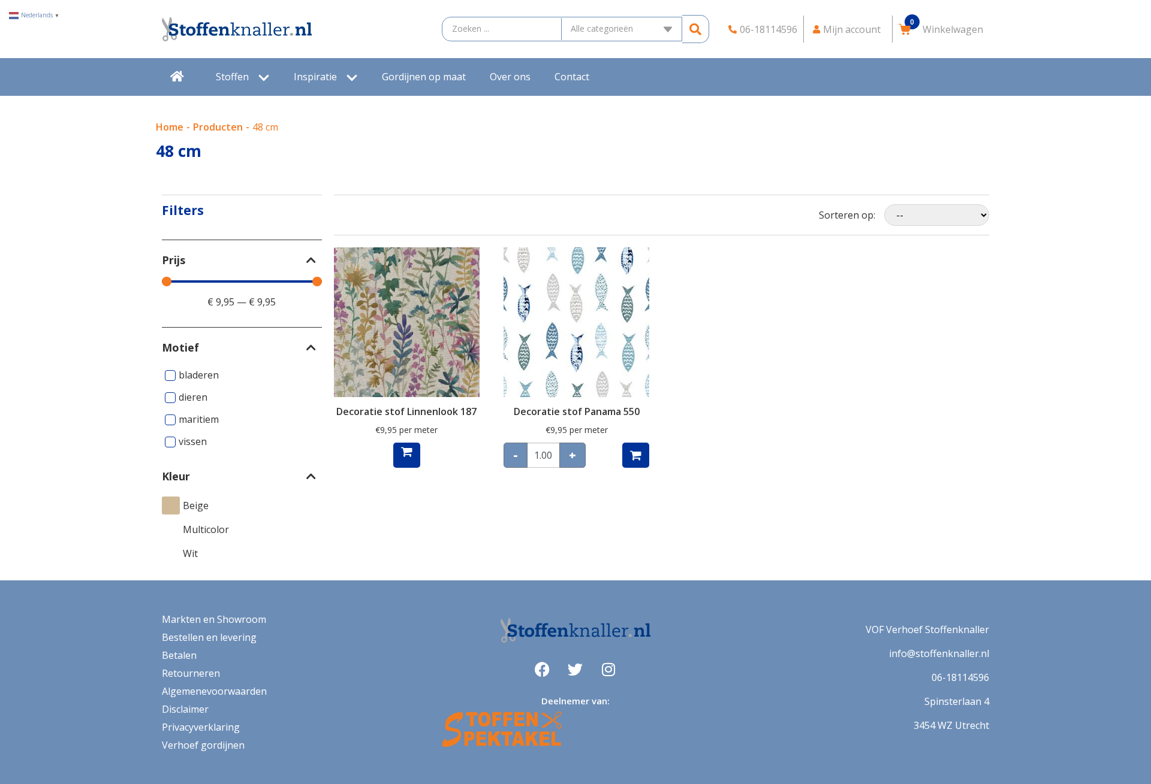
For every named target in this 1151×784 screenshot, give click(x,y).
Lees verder (406, 455)
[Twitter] (575, 670)
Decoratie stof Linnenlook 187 (406, 411)
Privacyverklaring (201, 727)
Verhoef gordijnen (203, 745)
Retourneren (191, 673)
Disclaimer (185, 709)
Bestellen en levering (209, 637)
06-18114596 (960, 677)
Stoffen (232, 76)
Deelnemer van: (575, 701)
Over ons (510, 76)
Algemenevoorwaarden (214, 691)
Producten (218, 127)
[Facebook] (543, 670)
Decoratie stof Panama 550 (577, 411)
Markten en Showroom (214, 619)
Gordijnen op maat (424, 76)
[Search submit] (695, 29)
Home (169, 127)
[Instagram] (608, 670)
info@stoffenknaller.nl (939, 653)
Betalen (179, 655)
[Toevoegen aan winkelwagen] (635, 455)
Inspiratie (315, 76)
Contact (572, 76)
